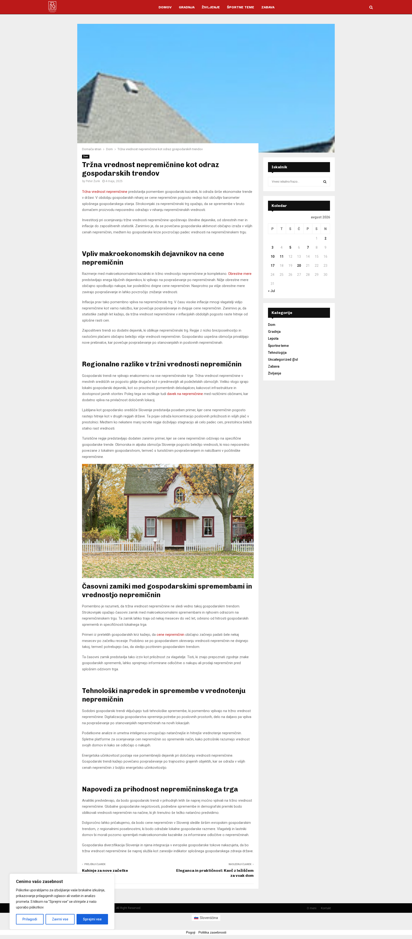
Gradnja (187, 7)
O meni (311, 908)
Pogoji (190, 932)
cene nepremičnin (170, 634)
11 (281, 256)
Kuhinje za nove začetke (105, 870)
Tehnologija (277, 352)
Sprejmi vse (92, 919)
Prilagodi (29, 919)
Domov (165, 7)
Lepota (273, 338)
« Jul (271, 291)
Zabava (267, 7)
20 (299, 265)
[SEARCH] (325, 181)
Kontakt (326, 908)
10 (272, 256)
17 (272, 265)
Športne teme (240, 7)
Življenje (211, 7)
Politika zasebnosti (212, 932)
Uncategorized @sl (283, 359)
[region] (62, 901)
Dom (85, 156)
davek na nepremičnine (185, 394)
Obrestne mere (240, 274)
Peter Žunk (93, 181)
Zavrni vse (60, 919)
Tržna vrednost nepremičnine (104, 192)
